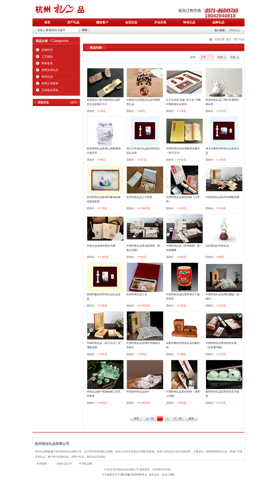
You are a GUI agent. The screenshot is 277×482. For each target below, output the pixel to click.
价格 (233, 57)
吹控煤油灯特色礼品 (217, 245)
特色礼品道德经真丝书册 (101, 245)
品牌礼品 (218, 22)
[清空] (73, 102)
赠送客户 (102, 22)
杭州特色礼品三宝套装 (139, 197)
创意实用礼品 (50, 70)
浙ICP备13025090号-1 (133, 474)
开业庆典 (160, 22)
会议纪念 (131, 22)
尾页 (191, 418)
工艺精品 (47, 56)
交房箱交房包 (50, 90)
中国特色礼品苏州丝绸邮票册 (222, 197)
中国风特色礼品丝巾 (138, 391)
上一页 (149, 418)
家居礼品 (47, 76)
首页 (47, 22)
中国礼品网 (85, 463)
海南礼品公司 (64, 463)
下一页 (177, 418)
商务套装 (47, 63)
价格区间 (47, 49)
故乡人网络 (168, 474)
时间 (220, 57)
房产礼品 (73, 22)
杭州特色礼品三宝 (136, 294)
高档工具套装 (50, 83)
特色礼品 (189, 22)
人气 (203, 57)
